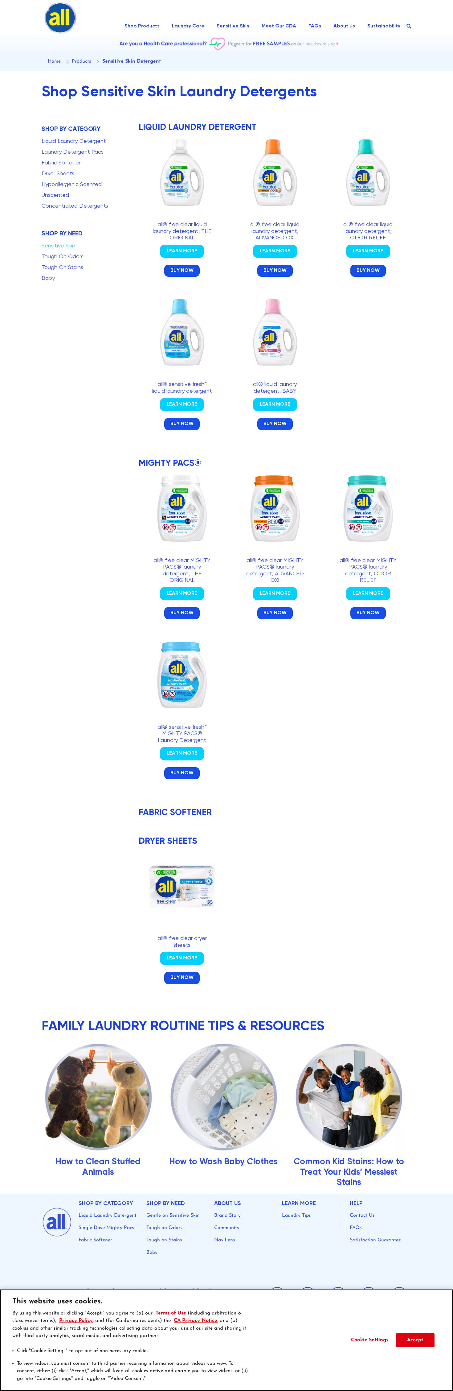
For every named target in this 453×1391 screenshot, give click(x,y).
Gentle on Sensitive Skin (173, 1215)
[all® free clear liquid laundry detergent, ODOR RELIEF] (367, 216)
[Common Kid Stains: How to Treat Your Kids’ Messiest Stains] (351, 1117)
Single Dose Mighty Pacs (106, 1227)
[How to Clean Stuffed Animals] (101, 1117)
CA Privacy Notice (195, 1320)
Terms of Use (171, 1313)
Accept (415, 1339)
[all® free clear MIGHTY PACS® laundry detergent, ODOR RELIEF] (367, 555)
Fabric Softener (95, 1240)
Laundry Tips (296, 1215)
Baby (151, 1252)
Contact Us (362, 1215)
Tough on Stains (164, 1240)
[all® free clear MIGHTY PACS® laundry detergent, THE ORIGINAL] (182, 555)
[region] (226, 1340)
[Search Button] (408, 26)
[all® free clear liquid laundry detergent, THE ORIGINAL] (182, 216)
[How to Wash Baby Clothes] (226, 1117)
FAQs (356, 1227)
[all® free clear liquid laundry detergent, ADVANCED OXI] (275, 216)
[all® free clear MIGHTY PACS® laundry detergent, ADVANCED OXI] (275, 555)
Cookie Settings (369, 1339)
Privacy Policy (76, 1320)
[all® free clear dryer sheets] (182, 926)
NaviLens (224, 1240)
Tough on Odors (164, 1227)
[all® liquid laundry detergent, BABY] (275, 372)
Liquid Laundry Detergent (108, 1215)
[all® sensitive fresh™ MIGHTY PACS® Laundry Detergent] (182, 718)
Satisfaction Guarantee (375, 1240)
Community (226, 1227)
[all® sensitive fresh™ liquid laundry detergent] (182, 372)
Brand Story (227, 1215)
